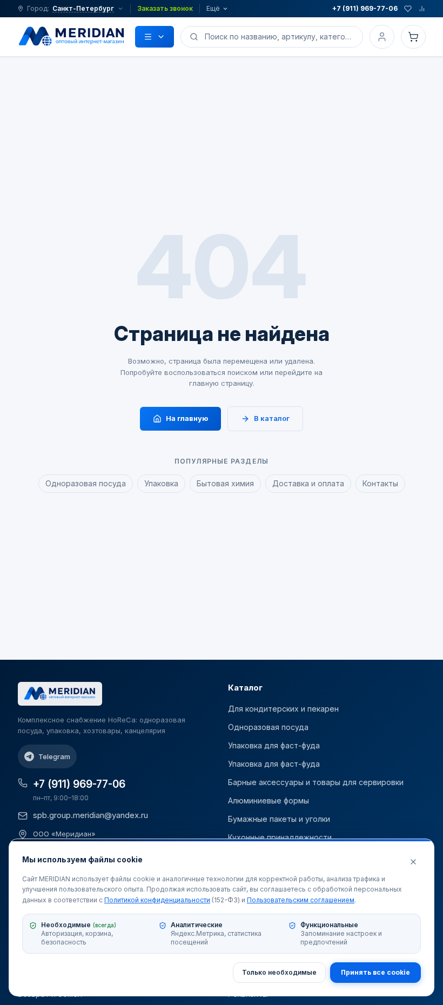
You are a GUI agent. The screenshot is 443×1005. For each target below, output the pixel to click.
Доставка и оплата (308, 483)
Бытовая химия (225, 483)
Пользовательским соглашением (300, 900)
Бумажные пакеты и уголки (279, 818)
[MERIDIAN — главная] (71, 37)
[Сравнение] (422, 8)
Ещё (213, 8)
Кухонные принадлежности (280, 837)
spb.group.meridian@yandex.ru (90, 815)
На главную (187, 418)
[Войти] (382, 37)
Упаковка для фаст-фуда (274, 745)
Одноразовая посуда (85, 483)
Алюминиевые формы (268, 800)
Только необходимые (279, 972)
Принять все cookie (375, 972)
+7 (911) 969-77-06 (365, 8)
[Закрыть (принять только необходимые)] (413, 861)
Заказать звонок (165, 8)
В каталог (272, 418)
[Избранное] (408, 8)
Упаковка (161, 483)
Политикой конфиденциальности (157, 900)
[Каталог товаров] (154, 37)
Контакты (380, 483)
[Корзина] (413, 37)
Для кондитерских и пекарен (283, 708)
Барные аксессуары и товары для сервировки (316, 782)
